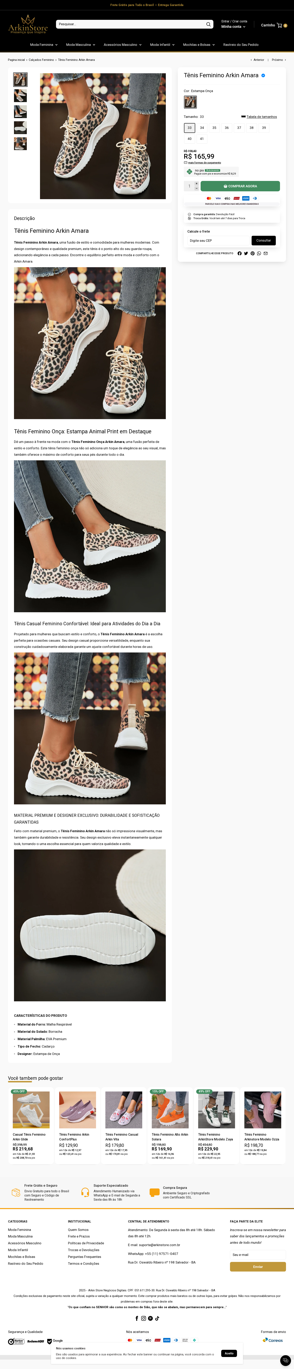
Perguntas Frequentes (84, 1257)
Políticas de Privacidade (86, 1243)
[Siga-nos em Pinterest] (150, 1318)
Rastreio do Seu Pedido (241, 45)
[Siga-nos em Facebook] (136, 1318)
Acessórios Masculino (120, 45)
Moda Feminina (41, 45)
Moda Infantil (160, 45)
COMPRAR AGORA (242, 186)
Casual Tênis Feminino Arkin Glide (29, 1137)
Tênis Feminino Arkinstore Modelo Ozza (261, 1137)
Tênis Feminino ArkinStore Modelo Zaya (215, 1137)
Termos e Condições (83, 1264)
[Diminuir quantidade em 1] (196, 188)
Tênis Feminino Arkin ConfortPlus (74, 1137)
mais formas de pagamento (204, 162)
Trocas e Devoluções (83, 1250)
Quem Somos (78, 1230)
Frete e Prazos (79, 1236)
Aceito (229, 1353)
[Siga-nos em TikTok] (157, 1318)
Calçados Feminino (41, 60)
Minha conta (231, 26)
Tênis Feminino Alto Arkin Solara (170, 1137)
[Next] (283, 1125)
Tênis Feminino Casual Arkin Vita (121, 1137)
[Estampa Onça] (190, 101)
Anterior (259, 60)
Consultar (263, 240)
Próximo (277, 60)
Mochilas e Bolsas (196, 45)
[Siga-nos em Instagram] (143, 1318)
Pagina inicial (16, 60)
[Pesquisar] (208, 24)
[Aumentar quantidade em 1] (196, 184)
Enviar (258, 1267)
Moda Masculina (78, 45)
